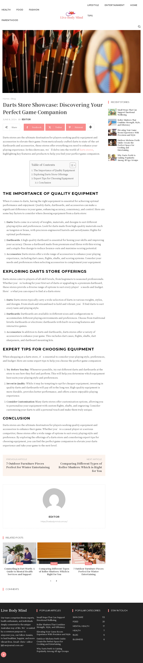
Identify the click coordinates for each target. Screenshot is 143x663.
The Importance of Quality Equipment (54, 170)
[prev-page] (50, 581)
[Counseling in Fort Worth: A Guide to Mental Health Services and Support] (19, 553)
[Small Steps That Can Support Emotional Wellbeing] (112, 112)
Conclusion (45, 182)
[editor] (54, 499)
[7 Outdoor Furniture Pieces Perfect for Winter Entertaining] (88, 553)
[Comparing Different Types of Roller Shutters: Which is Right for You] (54, 553)
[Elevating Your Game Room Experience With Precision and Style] (112, 132)
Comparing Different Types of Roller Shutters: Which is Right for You (80, 467)
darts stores (86, 149)
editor (26, 119)
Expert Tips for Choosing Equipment (53, 178)
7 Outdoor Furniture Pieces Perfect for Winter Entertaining (28, 465)
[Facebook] (3, 654)
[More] (90, 127)
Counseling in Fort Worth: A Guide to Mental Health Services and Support (19, 571)
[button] (139, 26)
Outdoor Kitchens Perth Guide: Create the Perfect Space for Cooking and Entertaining (129, 145)
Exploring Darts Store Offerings (51, 174)
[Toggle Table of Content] (71, 165)
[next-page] (56, 581)
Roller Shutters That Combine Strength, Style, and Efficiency (129, 122)
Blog (13, 98)
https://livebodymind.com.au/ (54, 521)
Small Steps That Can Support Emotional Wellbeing (127, 112)
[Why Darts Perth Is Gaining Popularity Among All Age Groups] (112, 157)
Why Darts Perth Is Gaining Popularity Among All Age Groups (128, 157)
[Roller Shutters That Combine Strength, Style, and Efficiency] (112, 122)
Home (6, 98)
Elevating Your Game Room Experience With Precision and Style (128, 132)
